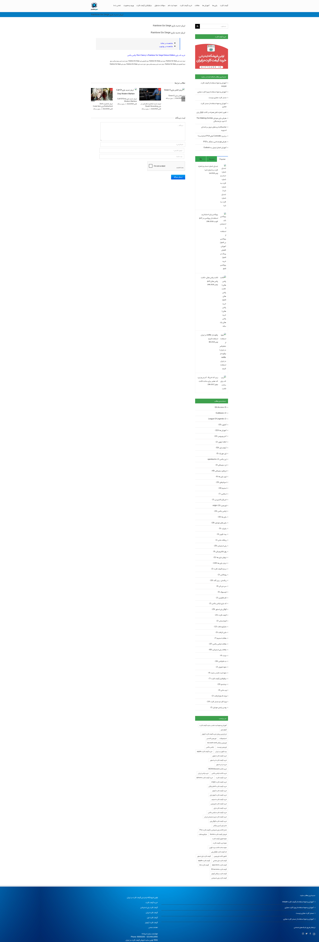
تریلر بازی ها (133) (220, 563)
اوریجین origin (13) (220, 505)
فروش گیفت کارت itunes (218, 834)
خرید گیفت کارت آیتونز (219, 790)
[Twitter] (307, 934)
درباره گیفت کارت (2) (219, 568)
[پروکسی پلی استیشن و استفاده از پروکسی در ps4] (223, 214)
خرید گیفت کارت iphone (205, 777)
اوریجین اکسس (211, 738)
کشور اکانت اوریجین (220, 856)
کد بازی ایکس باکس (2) (218, 603)
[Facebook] (310, 934)
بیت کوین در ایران (221, 751)
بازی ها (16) (222, 516)
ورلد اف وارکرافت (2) (219, 695)
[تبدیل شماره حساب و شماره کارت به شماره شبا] (223, 166)
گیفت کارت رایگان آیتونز (219, 873)
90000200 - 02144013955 (147, 937)
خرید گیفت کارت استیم (219, 799)
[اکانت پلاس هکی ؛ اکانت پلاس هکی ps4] (223, 277)
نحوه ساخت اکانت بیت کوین (218, 847)
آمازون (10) (222, 424)
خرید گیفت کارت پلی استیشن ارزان (215, 816)
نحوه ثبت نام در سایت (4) (217, 672)
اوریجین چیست (222, 747)
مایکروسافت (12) (220, 626)
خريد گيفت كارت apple (204, 751)
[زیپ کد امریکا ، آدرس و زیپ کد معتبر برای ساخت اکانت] (223, 377)
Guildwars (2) (221, 413)
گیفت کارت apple (204, 860)
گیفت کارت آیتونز (151, 922)
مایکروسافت (203, 834)
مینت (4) (223, 655)
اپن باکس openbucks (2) (217, 459)
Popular (222, 159)
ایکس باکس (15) (220, 511)
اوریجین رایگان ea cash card (217, 742)
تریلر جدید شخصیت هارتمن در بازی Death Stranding (126, 105)
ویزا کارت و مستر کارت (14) (217, 701)
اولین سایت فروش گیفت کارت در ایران (139, 940)
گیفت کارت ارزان (152, 912)
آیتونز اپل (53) (221, 447)
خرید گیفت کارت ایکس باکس (217, 812)
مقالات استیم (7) (220, 638)
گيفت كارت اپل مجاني (220, 860)
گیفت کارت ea (204, 865)
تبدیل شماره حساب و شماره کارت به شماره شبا (208, 168)
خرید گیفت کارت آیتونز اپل (218, 795)
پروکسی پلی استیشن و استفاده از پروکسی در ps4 (208, 216)
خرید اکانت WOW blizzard (217, 769)
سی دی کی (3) (221, 586)
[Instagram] (303, 934)
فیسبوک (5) (222, 592)
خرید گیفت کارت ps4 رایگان (217, 786)
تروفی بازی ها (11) (220, 557)
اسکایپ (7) (222, 493)
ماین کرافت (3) (221, 632)
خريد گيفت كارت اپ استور (218, 760)
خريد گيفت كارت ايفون (219, 755)
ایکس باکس (210, 747)
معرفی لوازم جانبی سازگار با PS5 (215, 141)
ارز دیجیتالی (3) (221, 465)
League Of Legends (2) (217, 418)
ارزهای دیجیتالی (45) (219, 470)
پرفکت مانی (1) (221, 540)
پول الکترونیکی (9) (220, 551)
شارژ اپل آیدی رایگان (220, 825)
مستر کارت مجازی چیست (218, 97)
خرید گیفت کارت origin (219, 782)
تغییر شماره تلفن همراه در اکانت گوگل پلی (212, 112)
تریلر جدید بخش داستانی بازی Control (175, 100)
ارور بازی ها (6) (221, 476)
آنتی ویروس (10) (220, 436)
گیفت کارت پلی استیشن (219, 878)
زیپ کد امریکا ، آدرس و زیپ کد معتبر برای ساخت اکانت (208, 379)
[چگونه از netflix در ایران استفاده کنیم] (223, 335)
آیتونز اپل (224, 729)
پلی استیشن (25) (220, 545)
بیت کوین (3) (222, 534)
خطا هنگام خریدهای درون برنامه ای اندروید (214, 128)
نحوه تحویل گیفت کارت (219, 838)
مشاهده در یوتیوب (166, 46)
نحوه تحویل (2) (221, 667)
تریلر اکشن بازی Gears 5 (152, 95)
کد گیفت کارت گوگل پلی (219, 851)
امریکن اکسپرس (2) (219, 499)
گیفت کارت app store (219, 865)
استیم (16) (222, 488)
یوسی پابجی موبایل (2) (218, 707)
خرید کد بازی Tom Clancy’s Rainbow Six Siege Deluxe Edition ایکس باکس (156, 55)
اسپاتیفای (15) (221, 482)
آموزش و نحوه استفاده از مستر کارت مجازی (214, 104)
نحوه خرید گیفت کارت (220, 843)
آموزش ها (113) (221, 430)
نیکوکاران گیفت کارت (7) (218, 678)
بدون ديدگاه (97, 103)
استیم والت (223, 738)
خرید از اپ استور (221, 764)
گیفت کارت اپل (152, 917)
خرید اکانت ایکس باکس (219, 773)
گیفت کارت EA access (219, 869)
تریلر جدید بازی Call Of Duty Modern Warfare (103, 100)
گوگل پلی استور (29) (219, 609)
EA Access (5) (221, 407)
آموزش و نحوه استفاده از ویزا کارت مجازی (212, 92)
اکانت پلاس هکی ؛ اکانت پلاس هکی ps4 (209, 279)
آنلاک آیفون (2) (221, 441)
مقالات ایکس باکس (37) (218, 643)
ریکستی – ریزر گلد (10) (218, 580)
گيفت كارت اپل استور (204, 856)
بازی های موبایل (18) (219, 522)
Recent (211, 159)
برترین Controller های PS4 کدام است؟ (212, 136)
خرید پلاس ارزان (203, 773)
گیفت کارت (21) (221, 615)
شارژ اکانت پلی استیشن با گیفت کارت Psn (213, 830)
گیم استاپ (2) (221, 620)
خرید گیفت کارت (221, 777)
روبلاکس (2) (222, 574)
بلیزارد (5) (223, 528)
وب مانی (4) (222, 690)
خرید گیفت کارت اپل (220, 808)
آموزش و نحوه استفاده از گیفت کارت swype (214, 84)
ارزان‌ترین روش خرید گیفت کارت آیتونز (214, 734)
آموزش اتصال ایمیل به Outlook (215, 147)
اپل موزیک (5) (221, 453)
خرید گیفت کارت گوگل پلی (218, 821)
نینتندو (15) (222, 684)
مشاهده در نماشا (166, 43)
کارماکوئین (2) (221, 597)
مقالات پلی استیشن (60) (218, 649)
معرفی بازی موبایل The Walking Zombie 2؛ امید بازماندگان (212, 119)
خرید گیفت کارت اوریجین (219, 803)
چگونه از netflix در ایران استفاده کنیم (209, 336)
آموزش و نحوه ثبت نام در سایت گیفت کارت (213, 725)
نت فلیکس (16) (221, 661)
